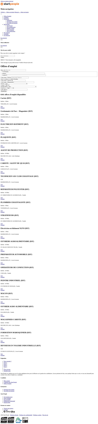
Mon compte (7, 381)
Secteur (2, 83)
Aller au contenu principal (7, 1)
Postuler (3, 108)
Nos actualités (7, 399)
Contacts (6, 409)
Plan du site (45, 415)
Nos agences (7, 32)
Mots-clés (3, 70)
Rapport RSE (7, 402)
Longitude (4, 75)
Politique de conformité (9, 401)
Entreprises (6, 19)
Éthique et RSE (10, 28)
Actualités (6, 34)
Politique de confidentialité (25, 415)
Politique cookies (37, 415)
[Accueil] (10, 5)
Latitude (4, 73)
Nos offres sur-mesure (12, 23)
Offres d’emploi (7, 383)
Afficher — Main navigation (7, 12)
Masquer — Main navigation (22, 12)
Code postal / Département (7, 82)
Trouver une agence (8, 408)
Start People (6, 24)
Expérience (3, 88)
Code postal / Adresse (6, 77)
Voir (2, 106)
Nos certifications (11, 31)
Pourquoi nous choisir (12, 21)
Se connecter (7, 35)
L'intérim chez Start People (10, 382)
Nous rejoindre (10, 30)
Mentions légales (14, 415)
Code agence (4, 89)
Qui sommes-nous (11, 27)
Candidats (6, 17)
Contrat (2, 85)
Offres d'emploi (7, 16)
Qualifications (4, 86)
